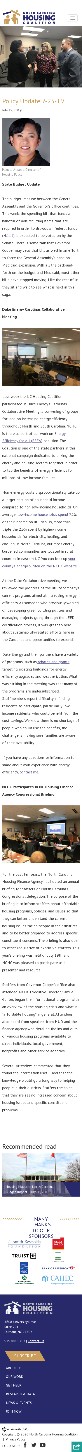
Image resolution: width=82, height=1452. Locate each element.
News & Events (19, 1402)
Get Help (13, 1385)
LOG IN (7, 4)
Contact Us (36, 1341)
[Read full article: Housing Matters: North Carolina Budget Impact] (41, 1175)
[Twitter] (34, 1445)
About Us (13, 1368)
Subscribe (25, 1356)
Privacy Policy (15, 1439)
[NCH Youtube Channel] (43, 1445)
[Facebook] (25, 1445)
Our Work (14, 1376)
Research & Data (20, 1394)
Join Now (13, 1411)
